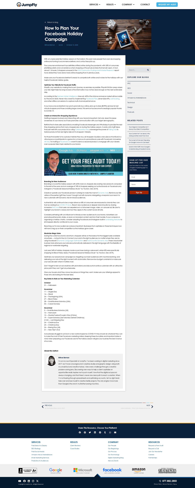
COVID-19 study (65, 205)
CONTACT (145, 4)
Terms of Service (167, 484)
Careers (151, 455)
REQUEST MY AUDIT (167, 4)
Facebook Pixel (91, 99)
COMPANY (127, 4)
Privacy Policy (158, 484)
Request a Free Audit (155, 445)
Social (61, 45)
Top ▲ (175, 484)
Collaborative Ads (82, 129)
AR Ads (47, 142)
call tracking (114, 99)
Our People (112, 445)
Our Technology (113, 455)
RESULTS (109, 4)
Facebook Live (65, 142)
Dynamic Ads (103, 193)
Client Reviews (75, 445)
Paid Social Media (37, 452)
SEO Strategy (36, 449)
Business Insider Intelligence (67, 96)
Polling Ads (112, 129)
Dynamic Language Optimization (70, 241)
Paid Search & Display (39, 445)
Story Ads (55, 207)
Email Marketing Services (40, 458)
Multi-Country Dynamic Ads (97, 241)
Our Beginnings (113, 449)
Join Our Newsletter (155, 452)
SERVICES (93, 4)
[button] (79, 432)
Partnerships (152, 458)
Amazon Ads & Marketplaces (41, 455)
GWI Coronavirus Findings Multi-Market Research (95, 70)
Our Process (112, 452)
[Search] (148, 69)
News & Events (113, 461)
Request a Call (153, 449)
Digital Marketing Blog (116, 458)
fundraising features (112, 220)
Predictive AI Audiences (39, 461)
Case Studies (74, 449)
